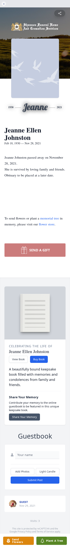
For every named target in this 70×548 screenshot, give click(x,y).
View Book (18, 359)
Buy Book (39, 359)
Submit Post (35, 480)
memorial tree (49, 218)
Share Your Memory (24, 417)
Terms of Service (45, 531)
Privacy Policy (25, 531)
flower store (47, 224)
